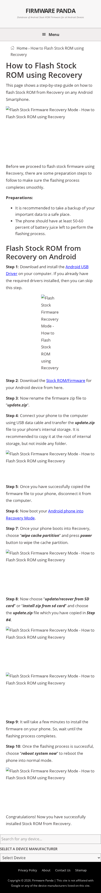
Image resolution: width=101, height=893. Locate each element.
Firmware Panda (51, 11)
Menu (54, 34)
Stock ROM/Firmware (65, 380)
